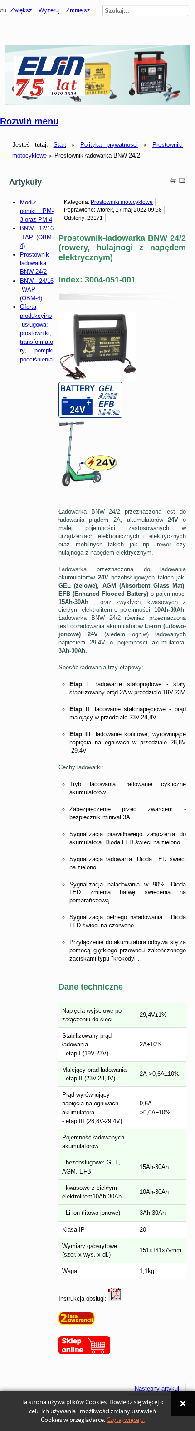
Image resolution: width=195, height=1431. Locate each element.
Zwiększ (21, 10)
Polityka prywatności (109, 144)
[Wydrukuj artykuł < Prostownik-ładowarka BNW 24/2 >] (174, 182)
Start (60, 144)
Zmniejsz (78, 10)
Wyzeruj (49, 10)
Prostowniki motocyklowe (122, 202)
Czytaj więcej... (126, 1419)
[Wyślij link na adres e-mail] (182, 182)
